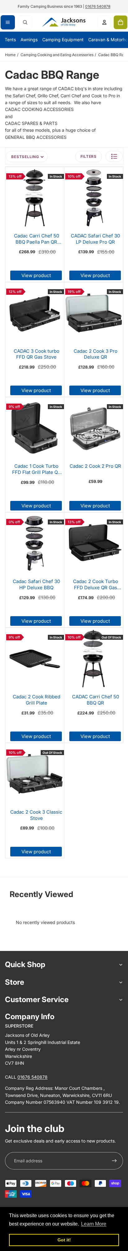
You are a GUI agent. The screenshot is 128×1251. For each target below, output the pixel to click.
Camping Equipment (63, 39)
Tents (10, 39)
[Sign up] (114, 1161)
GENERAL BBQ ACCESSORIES (35, 137)
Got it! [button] (64, 1239)
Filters (88, 156)
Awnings (29, 39)
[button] (114, 156)
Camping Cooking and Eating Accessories (57, 54)
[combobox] (25, 22)
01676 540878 (97, 6)
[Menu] (8, 22)
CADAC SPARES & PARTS (31, 123)
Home (10, 54)
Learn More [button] (93, 1224)
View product (36, 275)
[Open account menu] (104, 22)
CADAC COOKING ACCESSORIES (39, 109)
